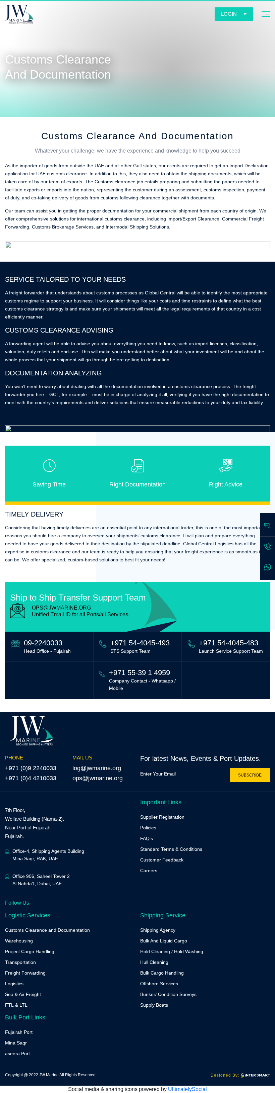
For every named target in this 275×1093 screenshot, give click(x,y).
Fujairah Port (19, 1032)
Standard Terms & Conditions (171, 849)
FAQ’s (146, 838)
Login (229, 14)
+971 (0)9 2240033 (30, 768)
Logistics (14, 983)
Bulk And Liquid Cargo (163, 940)
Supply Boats (154, 1005)
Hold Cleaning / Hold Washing (171, 951)
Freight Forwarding (25, 973)
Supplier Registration (162, 817)
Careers (148, 870)
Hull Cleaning (154, 962)
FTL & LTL (16, 1005)
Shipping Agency (157, 930)
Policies (148, 827)
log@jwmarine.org (96, 768)
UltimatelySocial (187, 1089)
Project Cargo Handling (29, 951)
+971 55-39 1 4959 (139, 672)
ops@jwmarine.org (97, 778)
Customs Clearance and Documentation (47, 930)
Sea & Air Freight (23, 994)
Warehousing (19, 940)
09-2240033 (43, 643)
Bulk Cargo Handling (162, 973)
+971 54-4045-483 (228, 643)
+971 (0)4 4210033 (30, 778)
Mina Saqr (16, 1042)
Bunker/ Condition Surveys (168, 994)
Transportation (20, 962)
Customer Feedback (161, 859)
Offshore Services (159, 983)
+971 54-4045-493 (140, 643)
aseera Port (17, 1053)
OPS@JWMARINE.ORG (61, 608)
